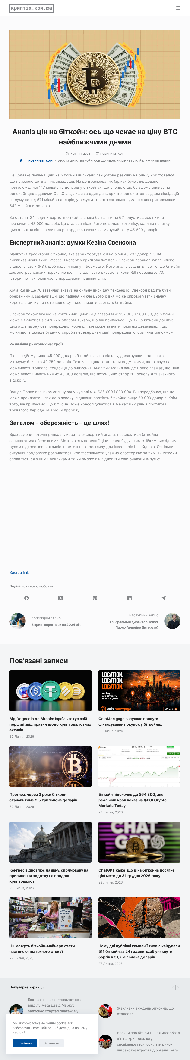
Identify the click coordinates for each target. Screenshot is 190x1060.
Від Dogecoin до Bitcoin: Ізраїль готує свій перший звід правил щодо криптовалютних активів (50, 724)
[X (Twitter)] (61, 598)
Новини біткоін (112, 153)
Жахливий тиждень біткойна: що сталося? (145, 1011)
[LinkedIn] (129, 598)
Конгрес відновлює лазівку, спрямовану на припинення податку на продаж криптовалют (49, 876)
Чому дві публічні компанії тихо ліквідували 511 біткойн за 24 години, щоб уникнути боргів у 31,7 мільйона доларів (139, 951)
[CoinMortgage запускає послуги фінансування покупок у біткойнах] (139, 690)
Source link (19, 572)
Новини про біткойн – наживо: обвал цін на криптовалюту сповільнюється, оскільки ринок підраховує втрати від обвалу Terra (148, 1041)
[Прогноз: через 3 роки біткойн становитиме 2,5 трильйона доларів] (51, 766)
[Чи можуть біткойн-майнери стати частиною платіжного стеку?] (51, 917)
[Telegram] (163, 598)
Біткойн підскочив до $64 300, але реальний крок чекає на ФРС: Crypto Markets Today (132, 800)
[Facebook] (27, 598)
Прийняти (24, 1043)
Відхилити (51, 1043)
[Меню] (178, 8)
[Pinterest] (95, 598)
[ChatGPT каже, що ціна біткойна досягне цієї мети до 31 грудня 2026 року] (139, 842)
